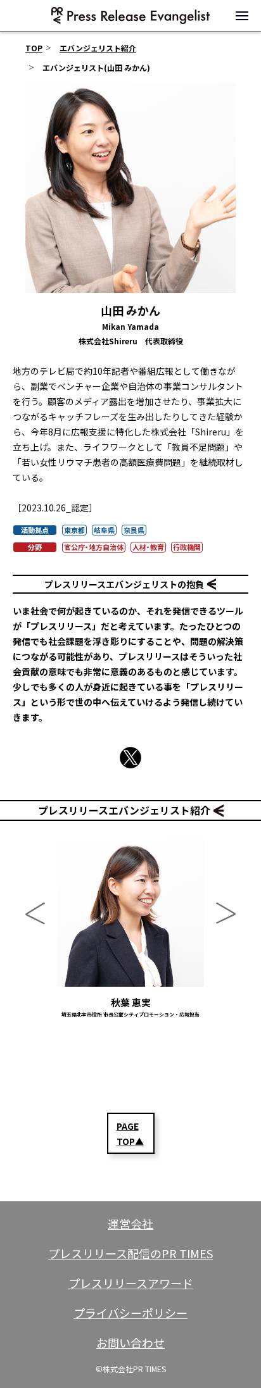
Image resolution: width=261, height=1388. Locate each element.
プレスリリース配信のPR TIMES (130, 1253)
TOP (33, 47)
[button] (242, 15)
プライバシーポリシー (130, 1312)
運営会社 (130, 1223)
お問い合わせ (130, 1342)
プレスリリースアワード (130, 1283)
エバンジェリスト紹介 (98, 47)
